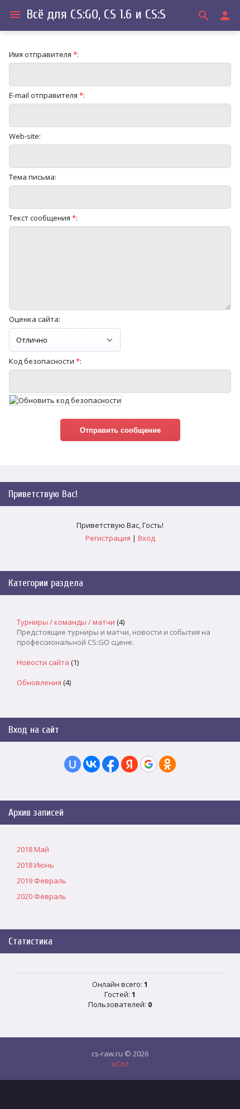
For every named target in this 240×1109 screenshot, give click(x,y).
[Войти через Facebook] (110, 764)
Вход (146, 538)
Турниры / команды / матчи (66, 622)
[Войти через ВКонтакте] (91, 764)
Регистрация (108, 538)
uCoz (120, 1064)
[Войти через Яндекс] (129, 764)
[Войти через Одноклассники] (167, 764)
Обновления (39, 682)
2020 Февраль (41, 896)
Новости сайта (43, 662)
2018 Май (33, 849)
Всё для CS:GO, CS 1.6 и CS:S (96, 14)
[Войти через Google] (148, 764)
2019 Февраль (41, 881)
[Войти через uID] (72, 764)
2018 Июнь (35, 865)
